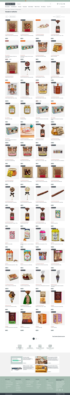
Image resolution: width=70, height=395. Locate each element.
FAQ (6, 387)
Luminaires (38, 386)
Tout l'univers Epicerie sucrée (58, 336)
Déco (37, 382)
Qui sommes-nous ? (19, 381)
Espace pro (18, 385)
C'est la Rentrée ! (14, 6)
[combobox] (32, 4)
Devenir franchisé (19, 390)
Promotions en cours (30, 386)
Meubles (38, 381)
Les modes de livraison (9, 382)
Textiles (38, 387)
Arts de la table (39, 384)
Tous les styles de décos (30, 381)
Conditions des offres (50, 382)
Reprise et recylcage (50, 388)
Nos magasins (18, 387)
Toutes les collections (30, 382)
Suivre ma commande (9, 384)
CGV (47, 381)
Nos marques (43, 6)
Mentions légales (49, 387)
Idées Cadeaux (30, 6)
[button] (38, 339)
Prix (6, 16)
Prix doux (19, 6)
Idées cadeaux (29, 384)
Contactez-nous (8, 381)
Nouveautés (25, 6)
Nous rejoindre (8, 386)
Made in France (37, 6)
